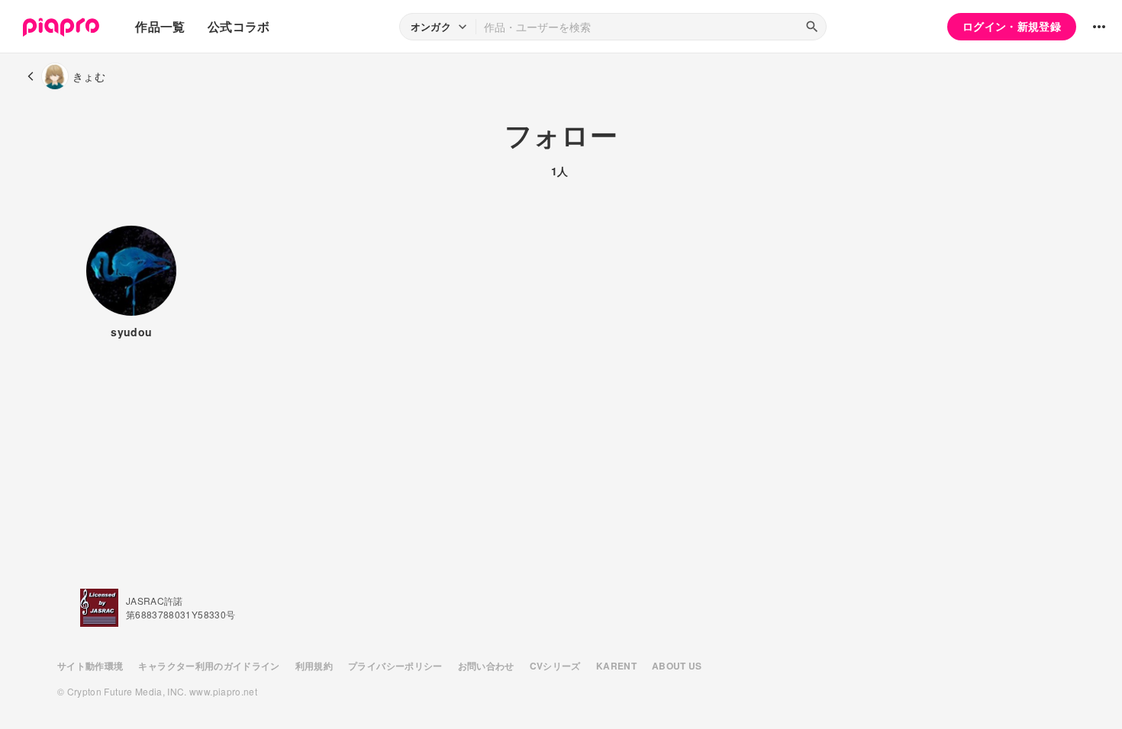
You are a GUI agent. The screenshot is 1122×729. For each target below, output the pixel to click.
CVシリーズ (555, 666)
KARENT (616, 666)
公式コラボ (239, 26)
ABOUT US (677, 666)
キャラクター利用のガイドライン (208, 666)
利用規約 (314, 666)
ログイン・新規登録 (1011, 26)
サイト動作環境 (90, 666)
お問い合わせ (486, 666)
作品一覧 (160, 26)
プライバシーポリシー (395, 666)
